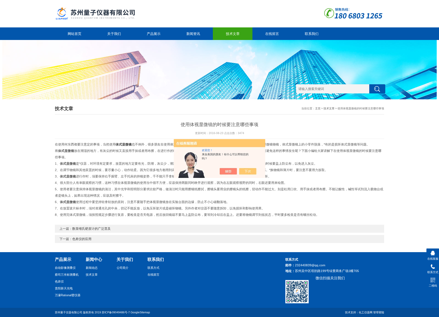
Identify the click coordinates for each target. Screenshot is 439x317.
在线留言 (272, 34)
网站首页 (74, 34)
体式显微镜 (124, 144)
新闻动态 (92, 267)
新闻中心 (94, 259)
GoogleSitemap (140, 312)
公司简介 (122, 267)
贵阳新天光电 (64, 288)
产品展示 (154, 34)
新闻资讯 (193, 34)
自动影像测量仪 (65, 267)
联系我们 (312, 34)
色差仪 (59, 281)
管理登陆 (378, 312)
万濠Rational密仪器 (67, 295)
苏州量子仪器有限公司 (68, 312)
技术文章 (233, 34)
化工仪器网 (365, 312)
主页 (318, 108)
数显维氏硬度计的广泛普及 (91, 228)
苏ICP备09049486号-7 (116, 312)
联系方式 (153, 267)
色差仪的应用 (81, 239)
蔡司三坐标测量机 (67, 274)
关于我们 (114, 34)
